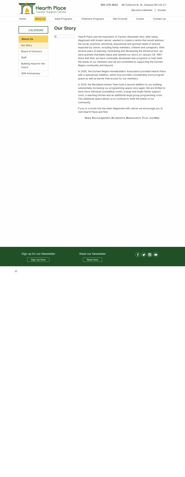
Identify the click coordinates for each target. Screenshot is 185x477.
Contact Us (159, 18)
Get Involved (120, 18)
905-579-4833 (109, 4)
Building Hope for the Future (33, 65)
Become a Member (142, 10)
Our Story (26, 45)
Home (22, 18)
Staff (23, 57)
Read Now (90, 260)
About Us (40, 18)
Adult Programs (63, 18)
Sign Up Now (38, 259)
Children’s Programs (92, 18)
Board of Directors (31, 51)
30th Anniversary (30, 73)
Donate (162, 10)
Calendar (35, 30)
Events (140, 18)
